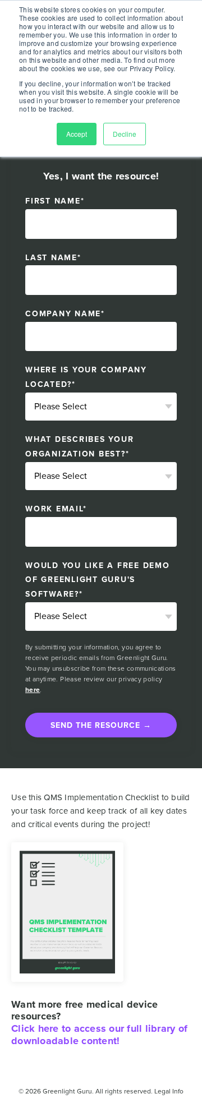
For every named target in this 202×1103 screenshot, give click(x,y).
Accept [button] (76, 134)
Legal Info (168, 1091)
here (32, 690)
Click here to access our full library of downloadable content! (99, 1035)
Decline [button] (124, 134)
